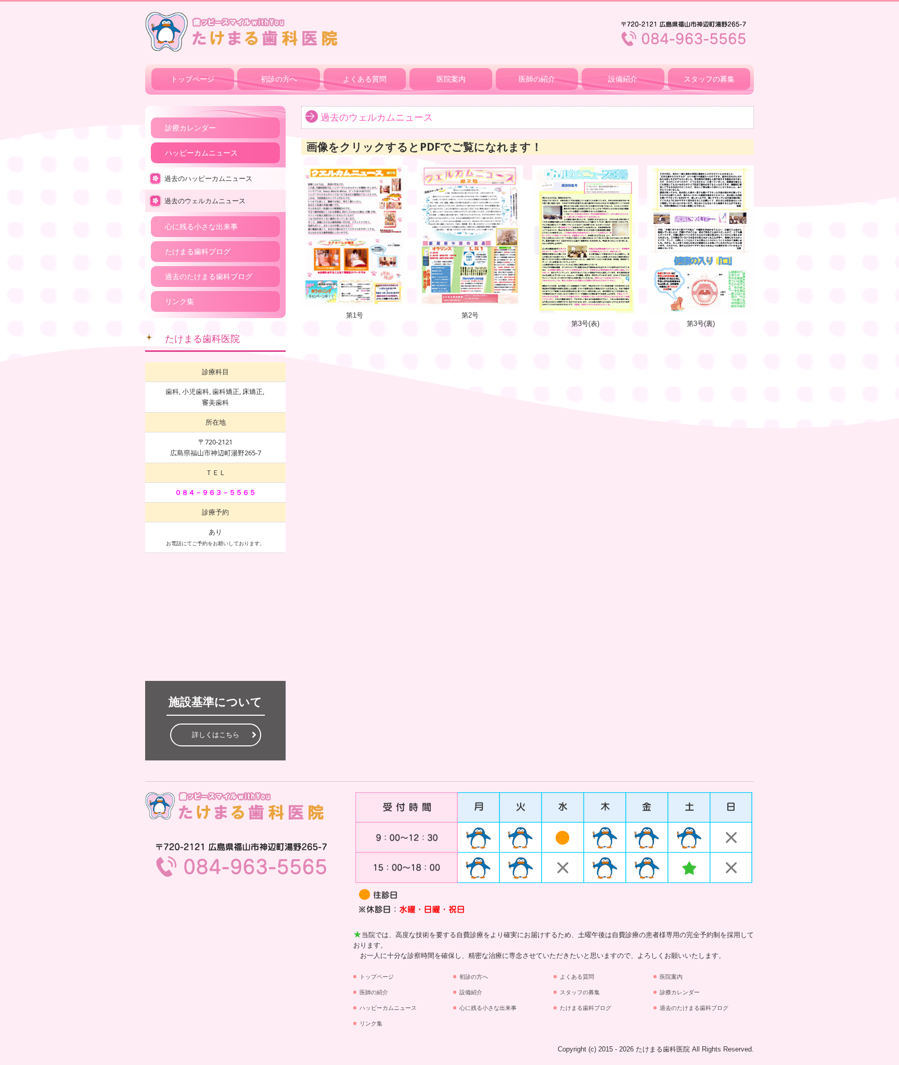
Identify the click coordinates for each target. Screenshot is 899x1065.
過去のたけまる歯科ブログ (208, 276)
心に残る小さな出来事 (201, 226)
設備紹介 (622, 79)
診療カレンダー (190, 128)
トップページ (192, 79)
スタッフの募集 (709, 79)
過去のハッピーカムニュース (208, 178)
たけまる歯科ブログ (197, 251)
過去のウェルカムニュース (205, 201)
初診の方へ (279, 79)
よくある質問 (365, 79)
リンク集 (179, 301)
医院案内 (451, 79)
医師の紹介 (537, 79)
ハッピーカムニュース (201, 153)
